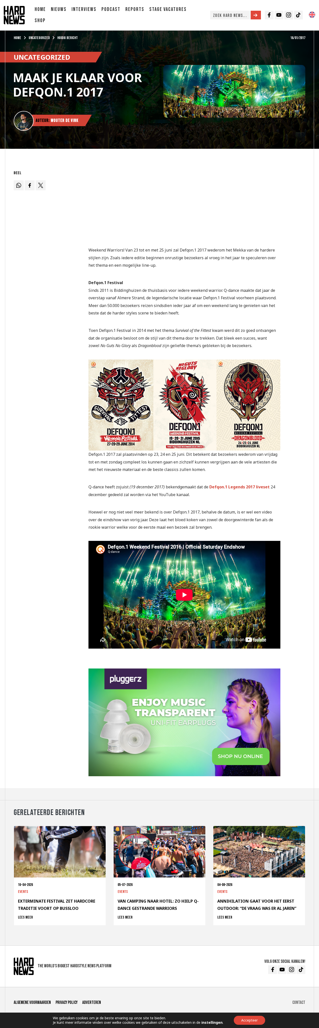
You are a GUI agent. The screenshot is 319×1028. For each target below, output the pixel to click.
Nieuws (59, 9)
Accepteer (249, 1020)
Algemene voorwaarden (32, 1002)
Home (40, 9)
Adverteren (91, 1002)
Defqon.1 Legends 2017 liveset (239, 487)
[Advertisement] (184, 203)
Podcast (110, 9)
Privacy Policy (67, 1002)
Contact (298, 1002)
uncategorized (39, 38)
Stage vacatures (168, 9)
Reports (134, 9)
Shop (40, 20)
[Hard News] (14, 14)
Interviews (84, 9)
